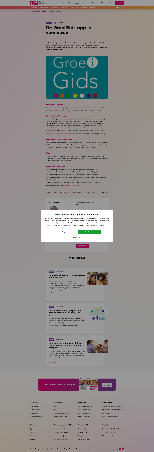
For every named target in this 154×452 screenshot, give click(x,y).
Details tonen (77, 237)
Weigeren (65, 232)
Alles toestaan (89, 232)
